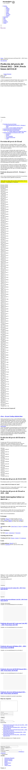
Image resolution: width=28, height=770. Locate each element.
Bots (7, 7)
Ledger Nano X (14, 526)
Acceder (2, 755)
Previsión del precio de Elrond (10, 124)
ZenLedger (18, 532)
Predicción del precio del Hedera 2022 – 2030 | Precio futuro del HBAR (13, 646)
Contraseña (3, 751)
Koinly (6, 532)
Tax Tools (8, 14)
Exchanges (5, 21)
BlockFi (11, 543)
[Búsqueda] (13, 721)
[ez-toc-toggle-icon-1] (14, 120)
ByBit (20, 520)
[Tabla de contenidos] (14, 120)
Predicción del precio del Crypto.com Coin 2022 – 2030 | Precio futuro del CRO (14, 624)
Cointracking (11, 532)
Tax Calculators (9, 136)
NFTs (4, 19)
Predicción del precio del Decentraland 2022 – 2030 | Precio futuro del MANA (13, 692)
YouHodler (7, 544)
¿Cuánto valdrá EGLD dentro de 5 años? (18, 131)
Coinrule (17, 538)
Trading (7, 15)
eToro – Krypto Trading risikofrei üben (14, 127)
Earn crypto (3, 27)
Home (2, 58)
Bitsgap (12, 538)
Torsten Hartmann (7, 74)
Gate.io (5, 520)
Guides (7, 10)
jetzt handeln (3, 426)
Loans (7, 12)
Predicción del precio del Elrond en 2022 (12, 129)
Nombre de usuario (5, 750)
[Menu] (1, 25)
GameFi (5, 20)
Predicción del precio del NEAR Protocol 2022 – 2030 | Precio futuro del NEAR (14, 669)
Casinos (7, 9)
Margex (10, 521)
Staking (7, 13)
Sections (5, 6)
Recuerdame (5, 754)
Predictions (5, 16)
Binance (7, 518)
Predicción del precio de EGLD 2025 (11, 130)
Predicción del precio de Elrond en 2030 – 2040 (13, 132)
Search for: (3, 746)
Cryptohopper (23, 538)
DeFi (4, 18)
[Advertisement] (14, 43)
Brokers (7, 8)
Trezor (19, 526)
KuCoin (10, 520)
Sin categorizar (4, 60)
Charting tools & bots (10, 137)
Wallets (4, 23)
